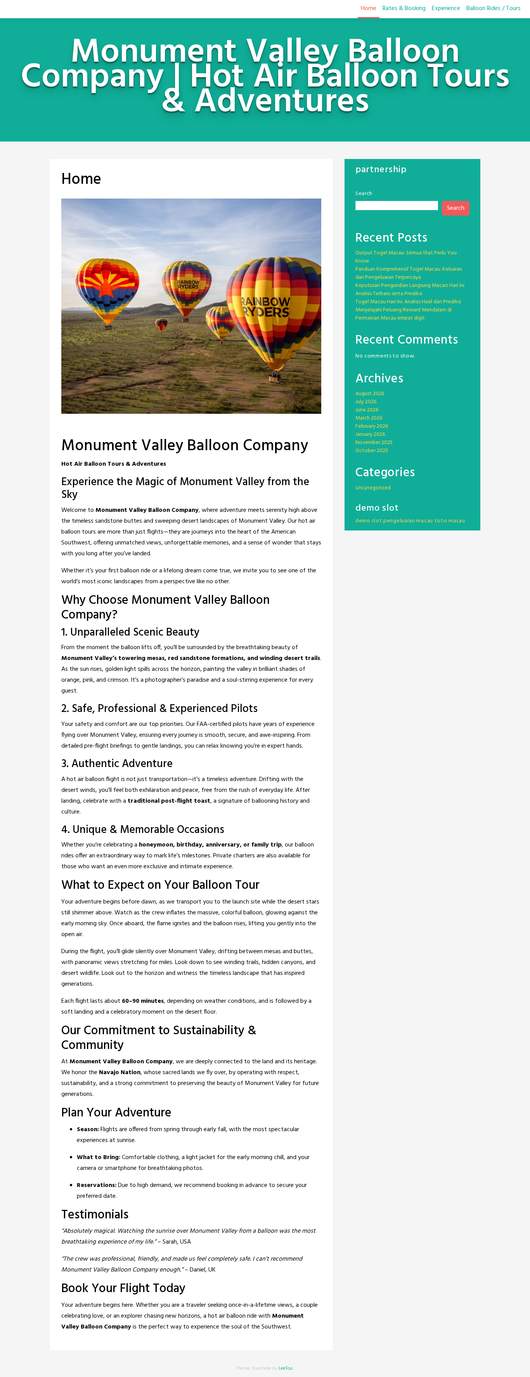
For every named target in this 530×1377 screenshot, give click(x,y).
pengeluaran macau (408, 521)
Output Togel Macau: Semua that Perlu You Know (406, 257)
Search (363, 194)
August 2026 (369, 393)
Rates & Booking (404, 8)
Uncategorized (373, 488)
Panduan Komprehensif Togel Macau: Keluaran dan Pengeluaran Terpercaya (408, 273)
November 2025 (374, 442)
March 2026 (368, 418)
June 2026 (366, 410)
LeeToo (286, 1368)
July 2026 (365, 401)
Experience (446, 8)
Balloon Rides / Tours (493, 8)
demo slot (368, 521)
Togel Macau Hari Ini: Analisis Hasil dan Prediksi (408, 301)
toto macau (450, 521)
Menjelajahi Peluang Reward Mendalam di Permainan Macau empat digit (403, 314)
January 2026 (370, 434)
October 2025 (371, 450)
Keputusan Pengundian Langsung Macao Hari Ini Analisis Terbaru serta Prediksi (409, 289)
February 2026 (371, 426)
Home (368, 8)
